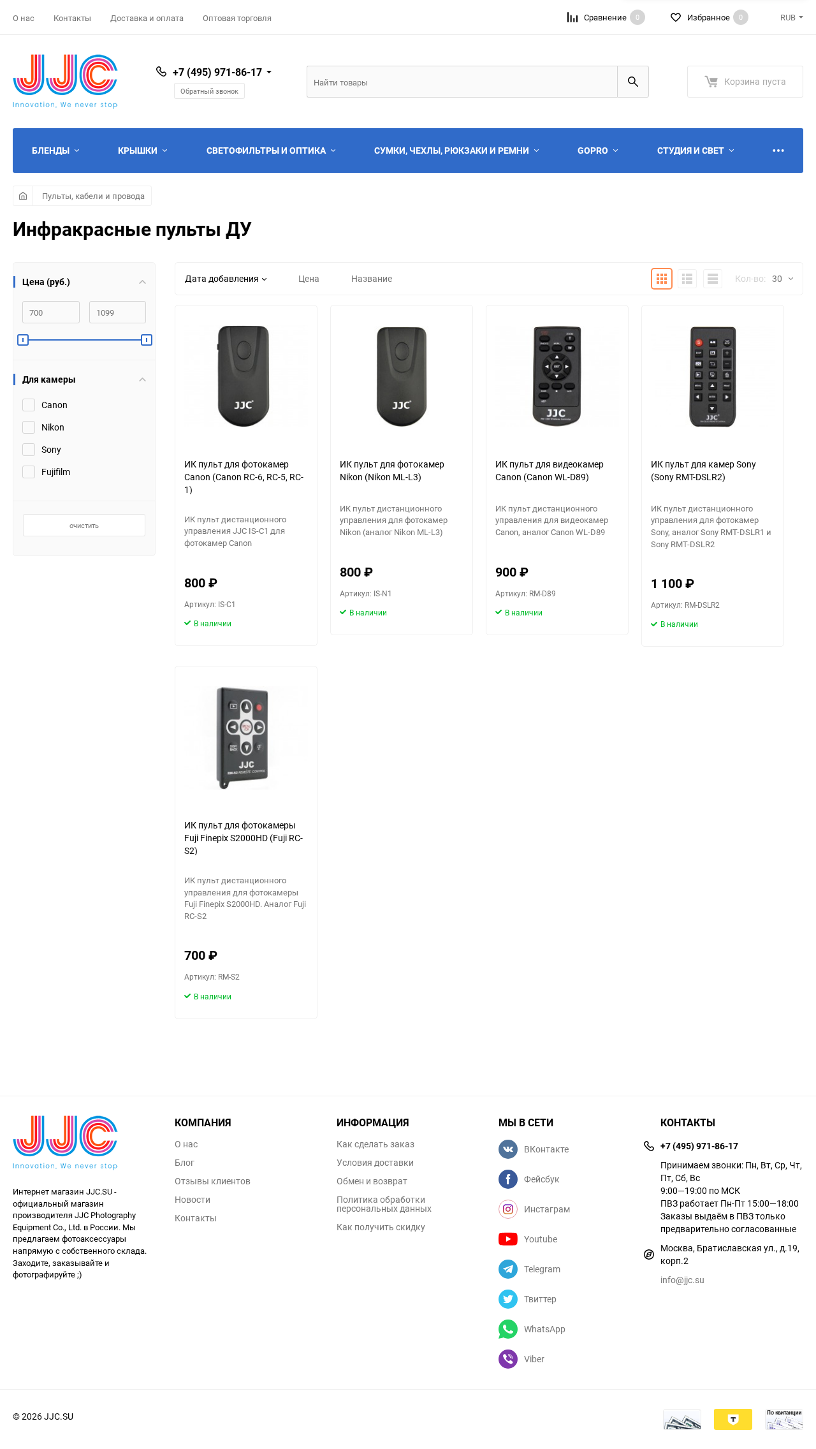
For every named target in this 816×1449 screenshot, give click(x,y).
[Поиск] (633, 82)
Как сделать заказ (375, 1144)
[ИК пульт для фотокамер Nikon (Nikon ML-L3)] (401, 376)
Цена (308, 278)
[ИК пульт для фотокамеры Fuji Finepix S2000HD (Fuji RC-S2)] (246, 737)
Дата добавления (222, 278)
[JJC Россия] (84, 1144)
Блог (184, 1162)
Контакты (72, 18)
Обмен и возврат (372, 1181)
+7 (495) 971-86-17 (217, 72)
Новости (192, 1199)
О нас (23, 18)
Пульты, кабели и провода (93, 196)
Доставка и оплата (147, 18)
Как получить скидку (381, 1227)
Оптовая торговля (237, 18)
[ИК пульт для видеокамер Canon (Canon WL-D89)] (557, 376)
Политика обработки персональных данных (384, 1204)
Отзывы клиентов (213, 1181)
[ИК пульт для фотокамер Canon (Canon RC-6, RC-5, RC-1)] (246, 376)
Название (371, 278)
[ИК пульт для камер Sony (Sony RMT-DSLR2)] (713, 376)
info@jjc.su (682, 1280)
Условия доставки (375, 1162)
